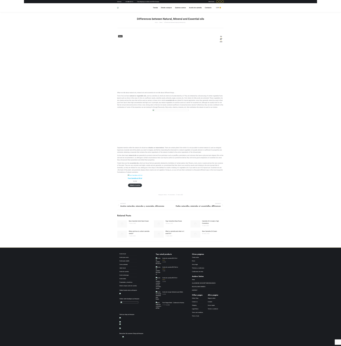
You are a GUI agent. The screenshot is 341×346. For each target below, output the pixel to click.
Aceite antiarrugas (124, 275)
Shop (193, 279)
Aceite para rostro (124, 257)
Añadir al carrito (135, 185)
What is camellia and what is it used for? (174, 232)
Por (171, 194)
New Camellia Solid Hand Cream (139, 221)
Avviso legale (211, 305)
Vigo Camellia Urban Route (173, 221)
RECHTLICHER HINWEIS (198, 286)
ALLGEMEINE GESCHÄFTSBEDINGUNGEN (203, 283)
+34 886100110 (129, 1)
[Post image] (122, 224)
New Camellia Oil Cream (209, 231)
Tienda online (195, 257)
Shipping (194, 305)
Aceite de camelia (124, 271)
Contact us (195, 301)
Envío (193, 261)
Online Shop (195, 298)
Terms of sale (195, 316)
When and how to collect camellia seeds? (139, 232)
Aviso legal (195, 264)
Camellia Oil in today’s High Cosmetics (210, 222)
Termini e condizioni (213, 309)
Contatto (210, 301)
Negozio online (211, 298)
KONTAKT (194, 290)
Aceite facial (122, 253)
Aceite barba (122, 278)
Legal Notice (195, 309)
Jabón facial (122, 268)
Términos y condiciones (198, 268)
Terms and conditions (197, 312)
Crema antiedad (123, 264)
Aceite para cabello (124, 261)
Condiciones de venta (197, 271)
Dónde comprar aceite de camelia (128, 285)
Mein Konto (211, 1)
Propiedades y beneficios (125, 282)
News (120, 36)
